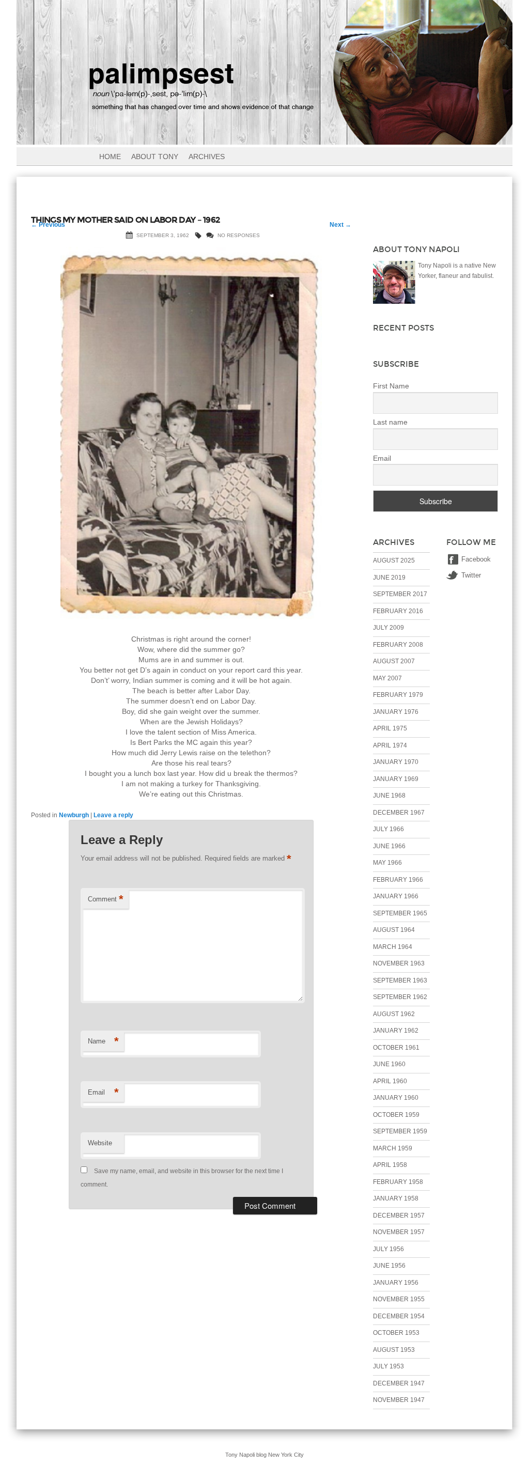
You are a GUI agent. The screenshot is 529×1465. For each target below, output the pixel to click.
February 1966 (398, 879)
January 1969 (395, 779)
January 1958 (395, 1198)
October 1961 (396, 1047)
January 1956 (395, 1282)
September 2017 (400, 594)
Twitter (471, 575)
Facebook (476, 559)
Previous (48, 224)
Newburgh (74, 815)
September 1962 (400, 997)
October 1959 (396, 1114)
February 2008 (398, 644)
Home (110, 156)
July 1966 (388, 829)
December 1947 (399, 1383)
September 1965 (400, 913)
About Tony (154, 156)
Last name (390, 422)
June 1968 (389, 795)
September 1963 (400, 980)
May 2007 (387, 678)
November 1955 (399, 1299)
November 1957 (399, 1232)
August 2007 (394, 661)
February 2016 (398, 611)
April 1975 (390, 728)
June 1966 (389, 846)
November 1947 (399, 1400)
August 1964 (394, 929)
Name (103, 1041)
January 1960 (395, 1097)
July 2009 (388, 627)
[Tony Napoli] (264, 138)
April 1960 (390, 1081)
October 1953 (396, 1332)
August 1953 (394, 1349)
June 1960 (389, 1064)
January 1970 (395, 762)
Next (340, 224)
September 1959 (400, 1131)
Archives (207, 156)
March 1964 (392, 946)
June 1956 (389, 1265)
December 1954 (399, 1316)
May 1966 (387, 862)
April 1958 (390, 1164)
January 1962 (395, 1030)
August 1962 (394, 1014)
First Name (391, 386)
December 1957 (399, 1215)
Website (100, 1143)
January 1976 (395, 711)
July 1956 (388, 1249)
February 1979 (398, 694)
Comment (105, 899)
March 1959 (392, 1148)
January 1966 (395, 896)
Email (103, 1092)
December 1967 (399, 812)
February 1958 (398, 1182)
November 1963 (399, 963)
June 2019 (389, 577)
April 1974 (390, 745)
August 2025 (394, 560)
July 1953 (388, 1366)
